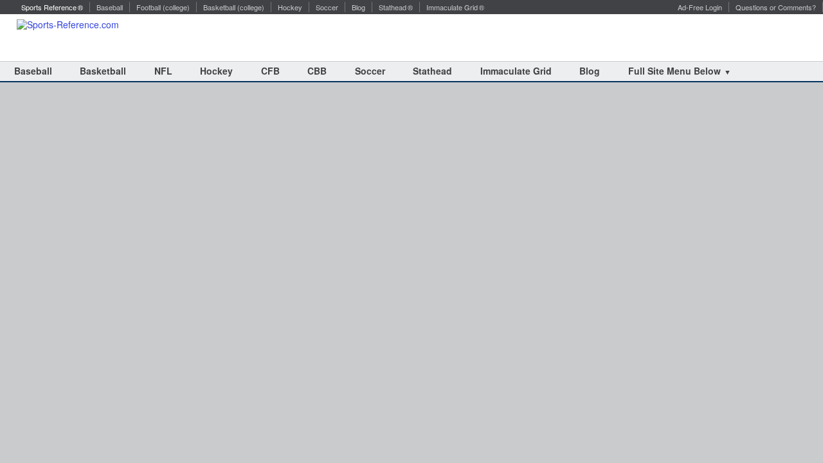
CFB (270, 71)
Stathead (432, 71)
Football (148, 7)
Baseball (109, 7)
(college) (176, 7)
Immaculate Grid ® (455, 7)
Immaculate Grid (516, 71)
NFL (163, 71)
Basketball (219, 7)
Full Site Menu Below (674, 71)
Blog (358, 7)
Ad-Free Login (700, 7)
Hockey (290, 7)
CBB (317, 71)
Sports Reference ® (51, 7)
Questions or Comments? (776, 7)
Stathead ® (396, 7)
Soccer (327, 7)
